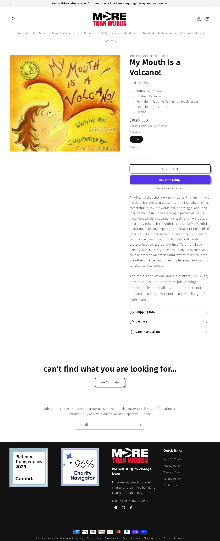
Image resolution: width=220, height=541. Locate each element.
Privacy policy (112, 538)
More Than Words (53, 538)
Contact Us (170, 485)
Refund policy (94, 538)
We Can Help (110, 382)
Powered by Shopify (73, 538)
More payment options (170, 188)
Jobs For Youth (172, 459)
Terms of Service (173, 472)
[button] (13, 19)
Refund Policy (172, 478)
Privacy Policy (172, 465)
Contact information (174, 538)
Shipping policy (152, 538)
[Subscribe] (140, 425)
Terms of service (131, 538)
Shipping (135, 125)
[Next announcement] (209, 3)
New (136, 139)
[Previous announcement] (10, 3)
